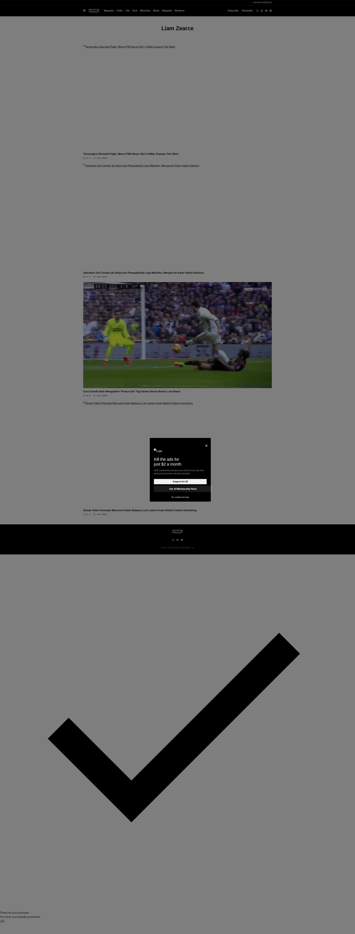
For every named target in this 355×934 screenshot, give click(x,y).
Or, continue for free (180, 497)
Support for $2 (180, 481)
